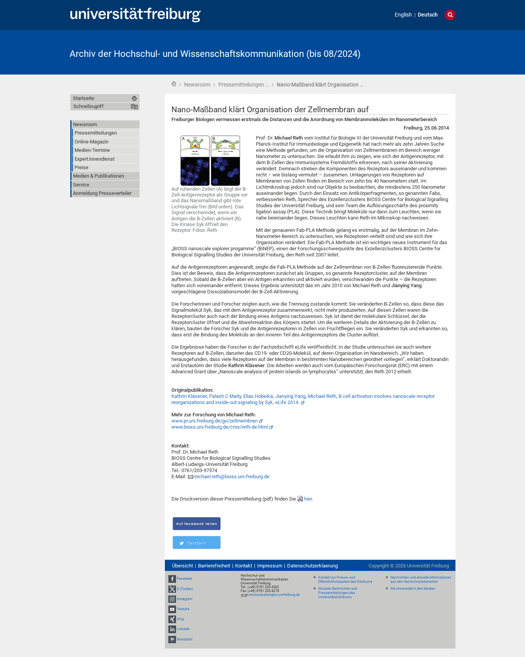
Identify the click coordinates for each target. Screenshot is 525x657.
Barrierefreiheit (214, 566)
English (403, 15)
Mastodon (185, 639)
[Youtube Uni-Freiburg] (172, 609)
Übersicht (182, 566)
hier (308, 499)
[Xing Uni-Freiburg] (172, 619)
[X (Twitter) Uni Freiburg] (172, 589)
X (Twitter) (185, 589)
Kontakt (243, 566)
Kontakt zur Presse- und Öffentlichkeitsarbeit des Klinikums (345, 579)
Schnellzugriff (88, 106)
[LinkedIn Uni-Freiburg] (172, 629)
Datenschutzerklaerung (312, 566)
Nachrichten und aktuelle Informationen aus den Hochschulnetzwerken (420, 579)
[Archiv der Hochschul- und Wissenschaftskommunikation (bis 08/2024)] (417, 51)
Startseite (173, 83)
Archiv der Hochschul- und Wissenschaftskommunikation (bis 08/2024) (215, 53)
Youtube (183, 609)
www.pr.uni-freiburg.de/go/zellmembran (214, 421)
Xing (180, 619)
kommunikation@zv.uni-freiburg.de (273, 595)
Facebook (184, 579)
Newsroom (197, 85)
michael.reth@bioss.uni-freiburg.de (231, 476)
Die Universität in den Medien (412, 588)
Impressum (269, 566)
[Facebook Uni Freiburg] (172, 579)
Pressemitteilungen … (243, 85)
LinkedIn (183, 629)
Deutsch (428, 15)
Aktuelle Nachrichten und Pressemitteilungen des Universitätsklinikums (337, 593)
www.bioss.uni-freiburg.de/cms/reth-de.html (219, 427)
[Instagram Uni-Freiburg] (172, 599)
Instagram (185, 599)
